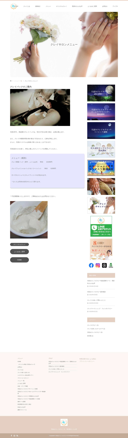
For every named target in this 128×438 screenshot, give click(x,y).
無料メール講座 (21, 401)
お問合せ (104, 6)
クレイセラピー (91, 325)
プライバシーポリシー (23, 378)
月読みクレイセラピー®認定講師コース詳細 (29, 399)
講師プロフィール (22, 409)
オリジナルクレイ (61, 6)
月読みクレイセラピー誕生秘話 (96, 291)
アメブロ (115, 6)
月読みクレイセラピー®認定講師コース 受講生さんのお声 (100, 282)
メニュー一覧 (21, 380)
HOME (16, 6)
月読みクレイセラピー (93, 332)
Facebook (11, 435)
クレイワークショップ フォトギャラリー (99, 308)
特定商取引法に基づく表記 (24, 404)
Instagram (14, 435)
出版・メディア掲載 (23, 386)
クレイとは (26, 6)
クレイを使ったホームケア (95, 328)
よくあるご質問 (92, 6)
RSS (17, 435)
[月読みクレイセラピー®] (64, 425)
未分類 (89, 336)
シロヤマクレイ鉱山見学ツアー (25, 375)
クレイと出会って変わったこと (96, 300)
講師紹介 (37, 6)
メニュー (48, 6)
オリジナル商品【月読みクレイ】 (27, 364)
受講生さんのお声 (77, 6)
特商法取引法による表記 (87, 359)
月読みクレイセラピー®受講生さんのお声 (28, 396)
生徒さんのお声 (21, 407)
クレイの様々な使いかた (24, 372)
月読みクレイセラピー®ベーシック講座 (28, 389)
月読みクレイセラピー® (62, 435)
